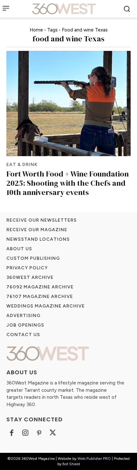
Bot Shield (71, 464)
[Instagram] (25, 433)
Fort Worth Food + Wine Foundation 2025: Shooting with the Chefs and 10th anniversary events (67, 183)
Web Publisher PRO (94, 458)
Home (36, 30)
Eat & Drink (22, 164)
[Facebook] (11, 433)
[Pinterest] (39, 433)
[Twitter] (52, 433)
